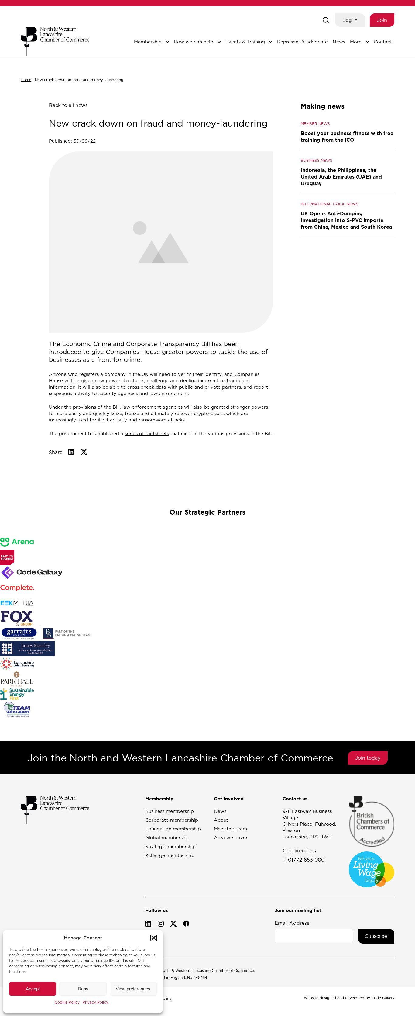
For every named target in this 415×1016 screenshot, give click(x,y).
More (356, 42)
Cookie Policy (67, 1002)
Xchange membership (169, 855)
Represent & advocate (302, 42)
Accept (33, 988)
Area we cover (231, 837)
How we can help (193, 42)
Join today (367, 757)
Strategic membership (170, 846)
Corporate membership (171, 820)
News (339, 42)
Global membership (167, 837)
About (221, 820)
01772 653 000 (306, 859)
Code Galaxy (382, 997)
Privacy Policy (95, 1002)
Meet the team (230, 829)
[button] (154, 938)
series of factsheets (147, 433)
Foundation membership (173, 829)
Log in (350, 20)
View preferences (133, 988)
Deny (83, 988)
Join (382, 20)
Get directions (299, 850)
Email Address (292, 923)
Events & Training (245, 42)
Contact (383, 42)
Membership (148, 42)
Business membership (169, 811)
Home (26, 79)
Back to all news (68, 105)
